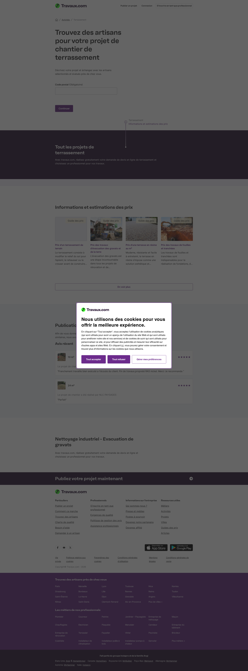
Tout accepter (93, 359)
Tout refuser (118, 359)
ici (122, 345)
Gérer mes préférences (149, 359)
